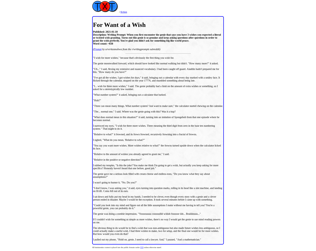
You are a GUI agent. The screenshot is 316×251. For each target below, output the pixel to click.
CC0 (142, 247)
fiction (123, 12)
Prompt (98, 49)
